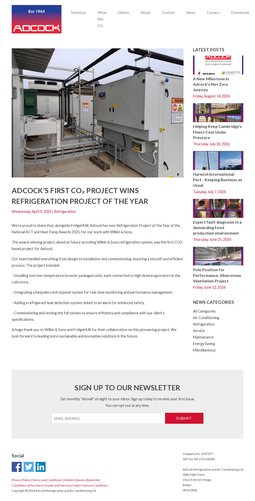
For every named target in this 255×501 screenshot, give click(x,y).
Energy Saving (204, 343)
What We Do (102, 19)
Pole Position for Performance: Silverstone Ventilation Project (217, 275)
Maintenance (203, 337)
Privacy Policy (21, 480)
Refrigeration (204, 324)
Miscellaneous (204, 350)
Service (199, 331)
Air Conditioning (206, 318)
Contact (168, 12)
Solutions (78, 12)
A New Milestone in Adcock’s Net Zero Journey (211, 84)
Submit (184, 418)
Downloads (240, 12)
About (145, 12)
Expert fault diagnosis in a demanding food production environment (217, 227)
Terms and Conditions (47, 480)
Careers (213, 12)
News (191, 12)
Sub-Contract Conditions (91, 485)
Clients (123, 12)
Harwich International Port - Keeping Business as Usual (217, 179)
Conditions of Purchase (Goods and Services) (42, 485)
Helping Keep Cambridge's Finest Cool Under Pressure (217, 132)
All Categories (204, 311)
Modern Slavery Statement (82, 480)
